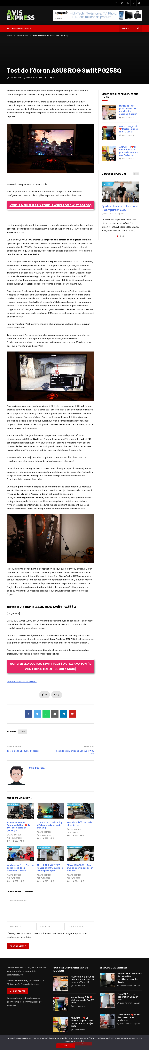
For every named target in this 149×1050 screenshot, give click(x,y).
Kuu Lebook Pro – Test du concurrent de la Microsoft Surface (20, 868)
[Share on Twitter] (37, 714)
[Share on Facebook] (28, 714)
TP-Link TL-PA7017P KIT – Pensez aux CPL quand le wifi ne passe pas (50, 868)
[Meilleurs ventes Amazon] (97, 15)
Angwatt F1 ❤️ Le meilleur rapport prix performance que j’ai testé (128, 151)
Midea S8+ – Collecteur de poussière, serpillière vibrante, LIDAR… (129, 977)
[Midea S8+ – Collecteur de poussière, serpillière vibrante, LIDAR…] (107, 980)
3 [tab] (123, 236)
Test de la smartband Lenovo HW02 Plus (75, 752)
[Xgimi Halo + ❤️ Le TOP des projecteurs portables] (107, 1021)
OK (65, 1045)
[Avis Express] (21, 15)
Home (9, 35)
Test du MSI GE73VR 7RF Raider (23, 750)
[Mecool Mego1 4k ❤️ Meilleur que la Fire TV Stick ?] (109, 133)
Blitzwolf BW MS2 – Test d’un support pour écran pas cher (80, 868)
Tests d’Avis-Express (18, 28)
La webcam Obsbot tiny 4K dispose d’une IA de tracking (49, 825)
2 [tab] (120, 236)
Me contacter (17, 991)
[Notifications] (139, 3)
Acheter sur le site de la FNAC (22, 681)
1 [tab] (117, 236)
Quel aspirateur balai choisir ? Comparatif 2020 (120, 208)
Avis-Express (15, 77)
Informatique (23, 35)
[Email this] (54, 714)
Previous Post (14, 746)
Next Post (89, 746)
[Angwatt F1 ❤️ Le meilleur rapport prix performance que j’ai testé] (109, 153)
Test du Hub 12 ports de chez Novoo (79, 824)
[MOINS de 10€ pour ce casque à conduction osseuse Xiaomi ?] (109, 112)
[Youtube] (128, 3)
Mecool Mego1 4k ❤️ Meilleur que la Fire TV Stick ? (128, 129)
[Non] (82, 1043)
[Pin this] (72, 714)
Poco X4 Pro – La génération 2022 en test (127, 997)
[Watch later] (133, 3)
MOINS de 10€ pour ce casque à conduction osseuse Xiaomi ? (128, 110)
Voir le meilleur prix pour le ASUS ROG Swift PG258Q (51, 205)
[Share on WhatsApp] (46, 714)
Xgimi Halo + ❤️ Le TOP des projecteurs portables (129, 1017)
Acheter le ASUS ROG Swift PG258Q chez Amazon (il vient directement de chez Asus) (50, 666)
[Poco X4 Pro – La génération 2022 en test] (107, 1000)
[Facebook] (116, 3)
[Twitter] (122, 3)
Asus (23, 731)
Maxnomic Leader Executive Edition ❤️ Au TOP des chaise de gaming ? (19, 826)
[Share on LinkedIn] (63, 714)
